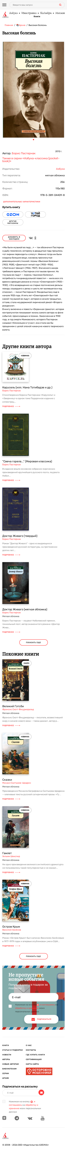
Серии (5, 1073)
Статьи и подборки (12, 1050)
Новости (6, 1055)
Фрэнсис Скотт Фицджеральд (18, 709)
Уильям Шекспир (11, 856)
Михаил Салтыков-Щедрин (16, 783)
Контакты (31, 1050)
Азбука (13, 13)
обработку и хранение (27, 1008)
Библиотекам (9, 1069)
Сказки (7, 779)
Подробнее (8, 406)
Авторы (6, 1059)
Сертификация (34, 1059)
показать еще (33, 643)
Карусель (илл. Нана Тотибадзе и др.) (27, 387)
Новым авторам (10, 1064)
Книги (37, 16)
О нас (29, 1045)
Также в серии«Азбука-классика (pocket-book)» (31, 160)
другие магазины (12, 222)
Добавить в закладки (14, 238)
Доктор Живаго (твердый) (19, 536)
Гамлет (7, 853)
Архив (5, 1078)
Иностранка (28, 13)
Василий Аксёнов (11, 930)
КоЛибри (45, 13)
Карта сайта (32, 1064)
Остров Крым (11, 926)
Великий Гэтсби (13, 706)
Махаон (60, 13)
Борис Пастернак (24, 153)
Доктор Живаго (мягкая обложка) (24, 609)
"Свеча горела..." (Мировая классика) (27, 461)
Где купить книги (35, 1055)
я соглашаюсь (47, 1004)
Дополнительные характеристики (21, 202)
